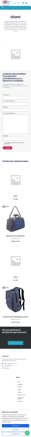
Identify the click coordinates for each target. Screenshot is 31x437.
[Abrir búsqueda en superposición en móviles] (18, 3)
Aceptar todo (15, 425)
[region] (15, 423)
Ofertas (19, 387)
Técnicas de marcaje (20, 398)
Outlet (19, 389)
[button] (15, 3)
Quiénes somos (21, 395)
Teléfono (5, 107)
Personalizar (15, 429)
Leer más (15, 199)
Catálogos (20, 384)
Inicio (18, 381)
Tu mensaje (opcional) (9, 113)
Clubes (19, 392)
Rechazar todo (15, 433)
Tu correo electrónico (9, 101)
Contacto (19, 401)
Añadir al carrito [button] (15, 241)
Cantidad (5, 136)
